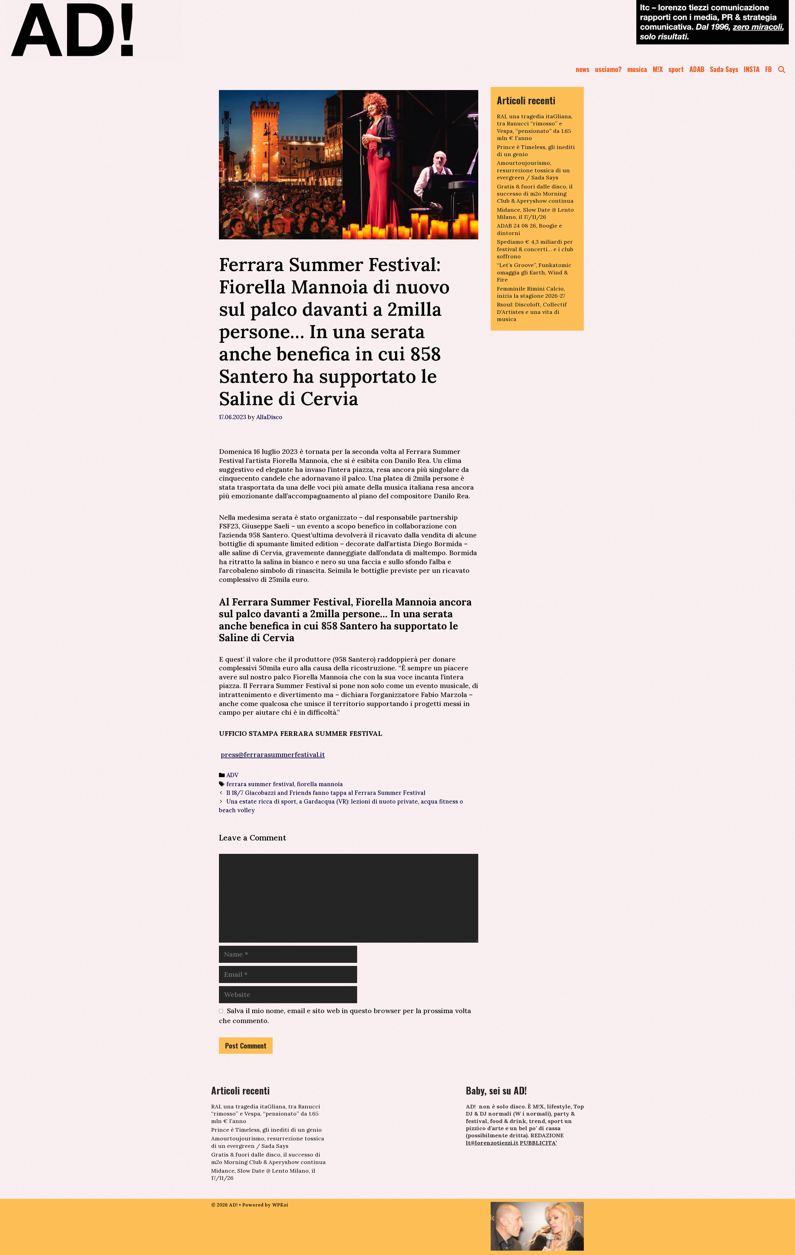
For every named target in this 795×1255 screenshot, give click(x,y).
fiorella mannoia (320, 784)
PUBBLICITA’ (538, 1142)
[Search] (782, 69)
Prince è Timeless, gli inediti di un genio (266, 1129)
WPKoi (280, 1205)
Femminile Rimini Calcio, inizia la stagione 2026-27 (531, 292)
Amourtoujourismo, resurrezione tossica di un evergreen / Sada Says (533, 170)
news (582, 69)
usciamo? (608, 69)
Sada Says (724, 69)
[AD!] (94, 29)
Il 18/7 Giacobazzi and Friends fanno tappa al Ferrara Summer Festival (325, 792)
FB (768, 69)
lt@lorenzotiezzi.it (492, 1142)
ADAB (696, 69)
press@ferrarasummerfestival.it (273, 754)
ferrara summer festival (260, 784)
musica (637, 69)
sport (676, 69)
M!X (658, 69)
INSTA (752, 69)
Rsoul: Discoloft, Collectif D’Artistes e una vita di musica (532, 312)
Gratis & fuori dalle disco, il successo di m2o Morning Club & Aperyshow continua (535, 194)
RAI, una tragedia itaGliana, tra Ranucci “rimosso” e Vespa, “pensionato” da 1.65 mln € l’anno (534, 127)
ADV (232, 775)
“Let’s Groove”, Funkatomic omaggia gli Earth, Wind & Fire (534, 272)
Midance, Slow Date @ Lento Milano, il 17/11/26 (535, 213)
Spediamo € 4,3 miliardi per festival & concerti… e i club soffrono (535, 249)
